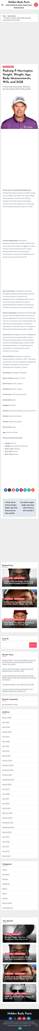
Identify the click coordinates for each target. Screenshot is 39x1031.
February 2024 (7, 813)
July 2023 (5, 837)
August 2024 (7, 784)
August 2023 (6, 832)
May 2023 (5, 846)
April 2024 (6, 803)
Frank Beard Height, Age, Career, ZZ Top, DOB (18, 684)
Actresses (5, 874)
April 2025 (5, 751)
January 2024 (7, 818)
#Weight (17, 89)
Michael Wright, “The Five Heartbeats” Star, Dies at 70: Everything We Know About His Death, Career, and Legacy (19, 662)
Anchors (5, 879)
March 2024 (6, 808)
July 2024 (5, 789)
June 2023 (6, 842)
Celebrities (8, 578)
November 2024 (7, 770)
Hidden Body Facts (19, 2)
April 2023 (5, 851)
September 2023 (8, 827)
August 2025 (6, 732)
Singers (5, 898)
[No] (37, 1025)
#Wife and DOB (25, 89)
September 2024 (8, 780)
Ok (20, 1028)
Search (5, 639)
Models (4, 889)
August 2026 (7, 717)
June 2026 (6, 727)
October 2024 (7, 775)
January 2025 (7, 760)
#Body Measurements (15, 86)
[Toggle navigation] (2, 5)
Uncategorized (7, 908)
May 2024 (5, 799)
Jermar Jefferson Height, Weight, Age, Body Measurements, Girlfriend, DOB (19, 959)
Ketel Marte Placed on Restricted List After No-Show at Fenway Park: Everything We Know (19, 625)
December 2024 (7, 765)
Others (4, 893)
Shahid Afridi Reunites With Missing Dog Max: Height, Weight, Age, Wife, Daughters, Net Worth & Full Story (18, 604)
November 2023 (7, 822)
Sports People (8, 66)
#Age (6, 86)
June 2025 (6, 741)
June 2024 (6, 794)
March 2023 (6, 856)
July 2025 (5, 737)
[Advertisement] (19, 44)
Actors (4, 870)
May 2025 (5, 746)
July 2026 (5, 722)
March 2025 (6, 756)
